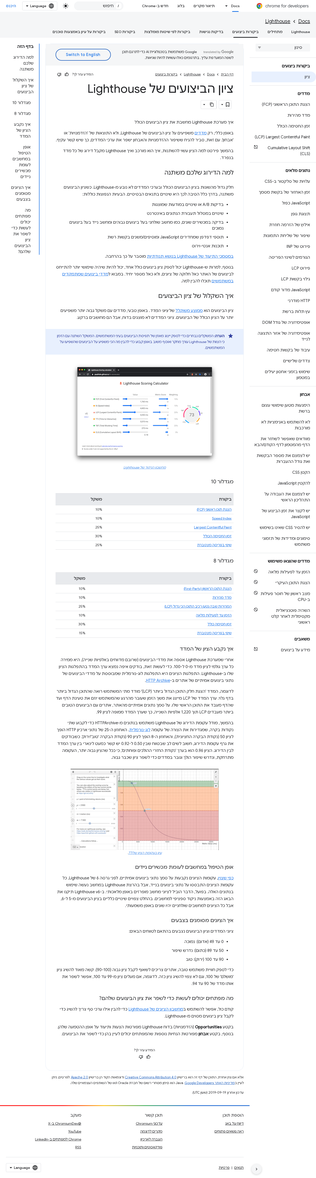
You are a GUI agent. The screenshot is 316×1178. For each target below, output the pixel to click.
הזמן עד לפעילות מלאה (214, 615)
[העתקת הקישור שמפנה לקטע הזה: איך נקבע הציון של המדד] (175, 649)
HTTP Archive (158, 680)
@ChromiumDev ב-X (64, 1123)
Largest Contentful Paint (213, 527)
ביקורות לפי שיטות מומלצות (167, 32)
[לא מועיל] (59, 74)
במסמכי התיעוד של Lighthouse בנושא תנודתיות (190, 256)
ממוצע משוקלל (189, 310)
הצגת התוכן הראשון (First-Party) (208, 588)
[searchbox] (283, 48)
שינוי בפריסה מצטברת (214, 545)
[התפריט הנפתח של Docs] (225, 6)
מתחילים (275, 32)
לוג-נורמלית (139, 729)
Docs (235, 6)
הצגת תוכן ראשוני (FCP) (214, 509)
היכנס (11, 6)
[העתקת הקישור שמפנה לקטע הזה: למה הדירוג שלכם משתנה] (159, 173)
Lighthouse (277, 21)
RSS (78, 1147)
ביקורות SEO (125, 32)
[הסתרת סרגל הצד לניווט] (256, 1169)
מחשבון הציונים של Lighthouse (155, 1009)
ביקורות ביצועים (245, 32)
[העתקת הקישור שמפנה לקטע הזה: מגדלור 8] (209, 561)
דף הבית (227, 74)
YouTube (74, 1131)
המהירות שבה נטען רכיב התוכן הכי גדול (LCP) (198, 606)
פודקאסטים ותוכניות (147, 1147)
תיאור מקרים (204, 6)
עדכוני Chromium (149, 1123)
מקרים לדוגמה (151, 1131)
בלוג (181, 6)
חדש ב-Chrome (155, 6)
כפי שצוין (226, 878)
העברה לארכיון (151, 1139)
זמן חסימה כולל (220, 624)
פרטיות (224, 1168)
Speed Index (222, 518)
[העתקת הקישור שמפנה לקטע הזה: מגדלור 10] (206, 482)
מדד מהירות (222, 597)
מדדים (201, 133)
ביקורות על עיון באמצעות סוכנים (79, 32)
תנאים (239, 1168)
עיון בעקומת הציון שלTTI (145, 853)
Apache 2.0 (79, 1077)
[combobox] (98, 5)
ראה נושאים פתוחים (229, 1131)
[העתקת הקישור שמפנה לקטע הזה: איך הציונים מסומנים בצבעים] (166, 921)
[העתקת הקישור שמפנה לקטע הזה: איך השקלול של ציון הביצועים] (153, 296)
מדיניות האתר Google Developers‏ (210, 1083)
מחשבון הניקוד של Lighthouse (144, 468)
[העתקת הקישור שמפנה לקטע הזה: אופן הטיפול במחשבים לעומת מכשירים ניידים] (130, 867)
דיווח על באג (234, 1123)
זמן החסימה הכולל (217, 536)
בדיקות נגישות (211, 32)
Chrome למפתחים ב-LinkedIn (58, 1139)
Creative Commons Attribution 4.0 (151, 1077)
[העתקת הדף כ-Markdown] (212, 104)
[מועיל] (66, 74)
